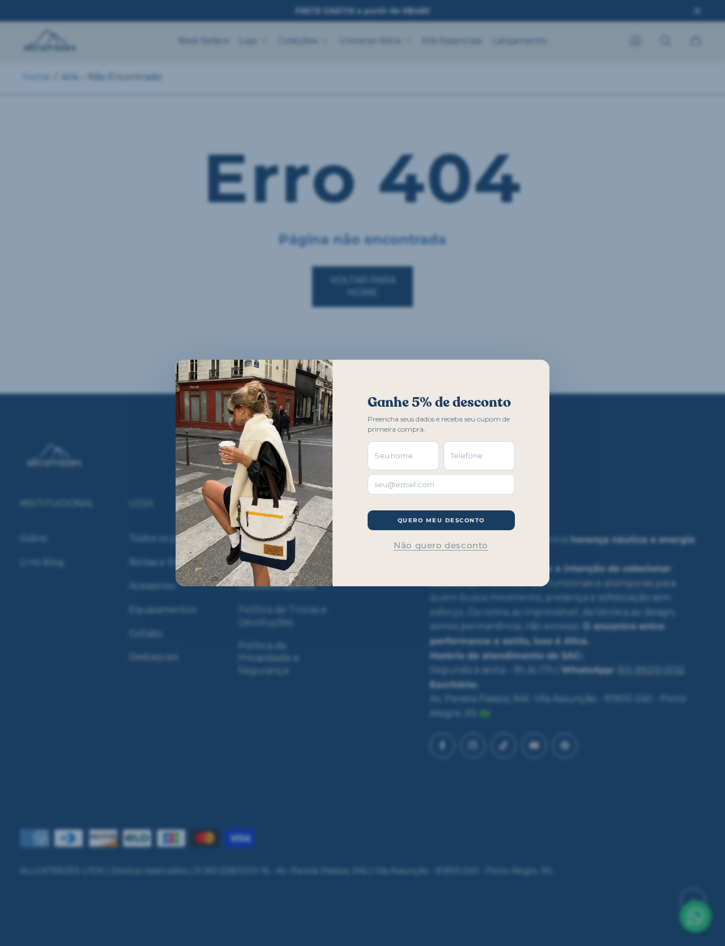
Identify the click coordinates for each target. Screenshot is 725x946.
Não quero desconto (441, 545)
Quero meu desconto (441, 520)
